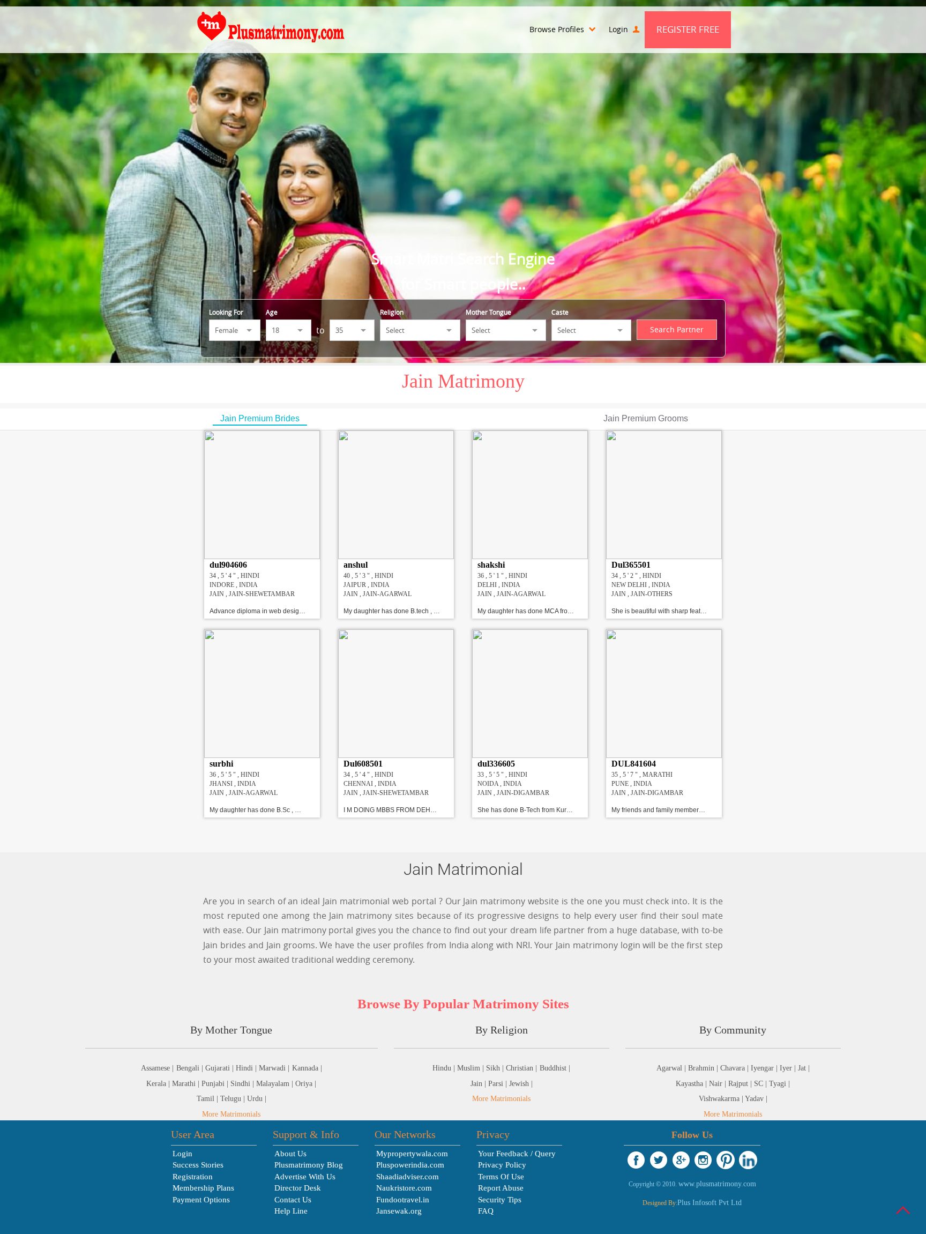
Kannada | (307, 1068)
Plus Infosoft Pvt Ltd (709, 1203)
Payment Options (201, 1199)
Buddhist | (555, 1068)
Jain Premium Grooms (645, 418)
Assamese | (157, 1068)
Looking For (226, 312)
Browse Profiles (557, 29)
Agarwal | (672, 1068)
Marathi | (186, 1084)
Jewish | (521, 1084)
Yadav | (756, 1099)
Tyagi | (779, 1084)
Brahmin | (704, 1068)
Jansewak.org (399, 1211)
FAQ (486, 1211)
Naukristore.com (404, 1188)
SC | (761, 1084)
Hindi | (247, 1068)
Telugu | (233, 1099)
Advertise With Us (304, 1176)
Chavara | (735, 1068)
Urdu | (256, 1099)
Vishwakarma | (722, 1099)
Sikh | (496, 1068)
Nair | (718, 1084)
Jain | (479, 1084)
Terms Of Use (501, 1176)
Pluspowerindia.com (410, 1165)
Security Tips (499, 1199)
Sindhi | (243, 1084)
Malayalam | (275, 1084)
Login (619, 29)
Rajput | (741, 1084)
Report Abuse (501, 1188)
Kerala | (159, 1084)
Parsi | (498, 1084)
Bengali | (190, 1068)
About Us (290, 1153)
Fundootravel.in (402, 1199)
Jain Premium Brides (260, 418)
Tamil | (208, 1099)
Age (272, 312)
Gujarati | (220, 1068)
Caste (560, 312)
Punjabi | (215, 1084)
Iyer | (789, 1068)
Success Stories (198, 1165)
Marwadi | (274, 1068)
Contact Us (292, 1199)
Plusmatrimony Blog (308, 1165)
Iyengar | (765, 1068)
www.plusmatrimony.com (717, 1184)
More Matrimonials (231, 1114)
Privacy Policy (502, 1165)
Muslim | (471, 1068)
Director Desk (297, 1188)
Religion (392, 312)
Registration (193, 1176)
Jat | (804, 1068)
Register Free (687, 29)
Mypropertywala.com (412, 1153)
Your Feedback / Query (517, 1153)
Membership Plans (203, 1188)
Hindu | (444, 1068)
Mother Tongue (488, 312)
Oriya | (305, 1084)
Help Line (291, 1211)
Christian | (521, 1068)
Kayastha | (692, 1084)
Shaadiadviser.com (407, 1176)
